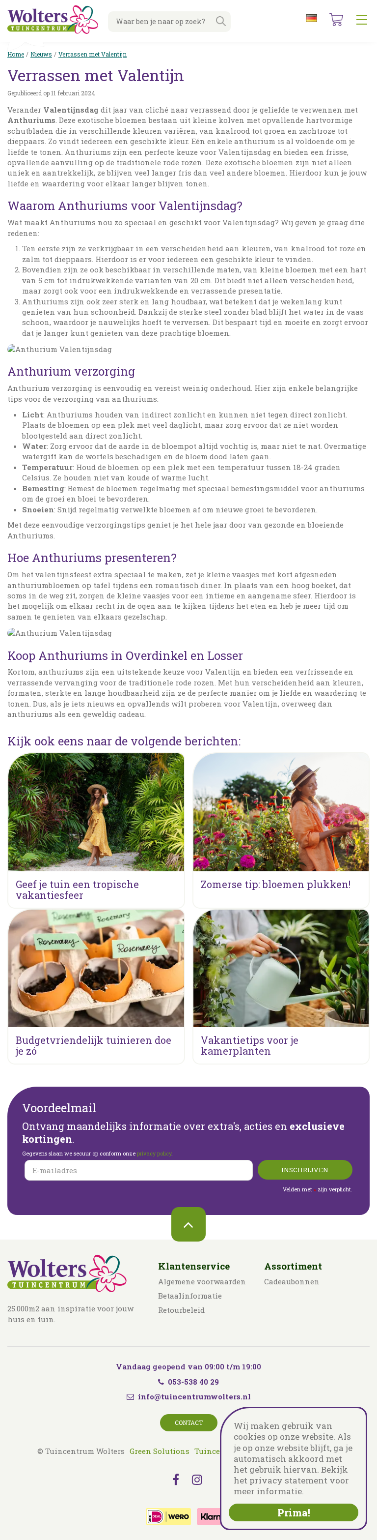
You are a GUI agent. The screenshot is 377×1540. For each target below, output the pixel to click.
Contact (189, 1422)
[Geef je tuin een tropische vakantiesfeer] (96, 812)
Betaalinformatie (190, 1296)
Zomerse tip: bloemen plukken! (275, 884)
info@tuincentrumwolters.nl (194, 1396)
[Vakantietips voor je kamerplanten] (281, 969)
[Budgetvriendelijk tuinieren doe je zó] (96, 969)
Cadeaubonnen (292, 1281)
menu (361, 20)
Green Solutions (159, 1451)
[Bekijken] (336, 20)
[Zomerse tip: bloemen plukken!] (281, 812)
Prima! (293, 1512)
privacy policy (154, 1153)
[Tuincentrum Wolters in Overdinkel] (52, 19)
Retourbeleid (181, 1310)
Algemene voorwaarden (202, 1281)
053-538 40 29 (193, 1382)
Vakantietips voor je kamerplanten (249, 1045)
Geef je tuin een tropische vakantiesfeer (77, 889)
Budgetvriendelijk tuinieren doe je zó (93, 1045)
